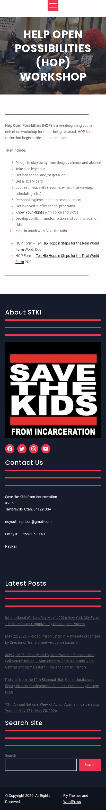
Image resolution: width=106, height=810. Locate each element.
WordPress (72, 802)
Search (10, 755)
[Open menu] (53, 5)
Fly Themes (72, 795)
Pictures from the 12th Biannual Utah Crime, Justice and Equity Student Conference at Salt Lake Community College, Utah (52, 686)
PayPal (10, 546)
